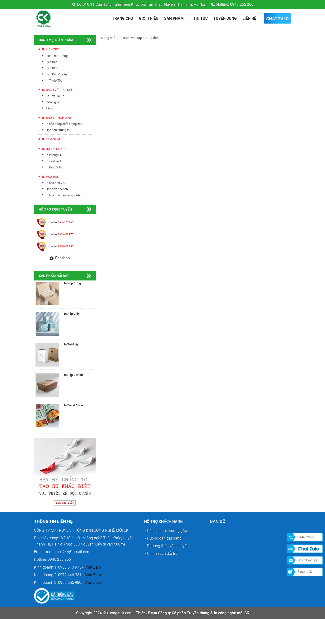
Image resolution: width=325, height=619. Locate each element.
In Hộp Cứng (72, 283)
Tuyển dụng (225, 18)
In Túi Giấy (71, 344)
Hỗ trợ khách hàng (163, 521)
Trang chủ (122, 18)
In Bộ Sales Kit (53, 149)
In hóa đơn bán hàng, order (63, 195)
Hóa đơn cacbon (57, 189)
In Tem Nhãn (51, 139)
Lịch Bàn (51, 62)
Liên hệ (249, 18)
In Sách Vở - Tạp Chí (57, 90)
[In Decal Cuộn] (47, 415)
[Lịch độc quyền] (65, 472)
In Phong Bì (53, 155)
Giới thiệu (148, 18)
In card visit (53, 161)
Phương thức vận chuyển (168, 546)
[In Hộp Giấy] (47, 324)
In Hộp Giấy (72, 313)
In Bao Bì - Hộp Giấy (56, 117)
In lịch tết (50, 49)
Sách (49, 108)
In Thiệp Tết (54, 80)
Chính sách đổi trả (162, 553)
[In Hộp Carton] (47, 385)
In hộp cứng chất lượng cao (64, 124)
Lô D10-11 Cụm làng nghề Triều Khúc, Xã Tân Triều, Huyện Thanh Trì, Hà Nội (141, 4)
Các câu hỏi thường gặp (167, 530)
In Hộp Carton (73, 375)
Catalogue (52, 102)
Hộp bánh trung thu (58, 130)
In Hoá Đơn (50, 176)
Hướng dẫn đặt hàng (164, 538)
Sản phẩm (174, 18)
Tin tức (200, 18)
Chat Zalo (92, 567)
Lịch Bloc (52, 68)
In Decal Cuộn (73, 405)
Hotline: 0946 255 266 (234, 4)
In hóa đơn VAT (56, 183)
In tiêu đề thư (55, 167)
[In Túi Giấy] (47, 355)
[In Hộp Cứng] (47, 293)
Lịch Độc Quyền (56, 74)
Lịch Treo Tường (57, 56)
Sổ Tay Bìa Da (55, 96)
